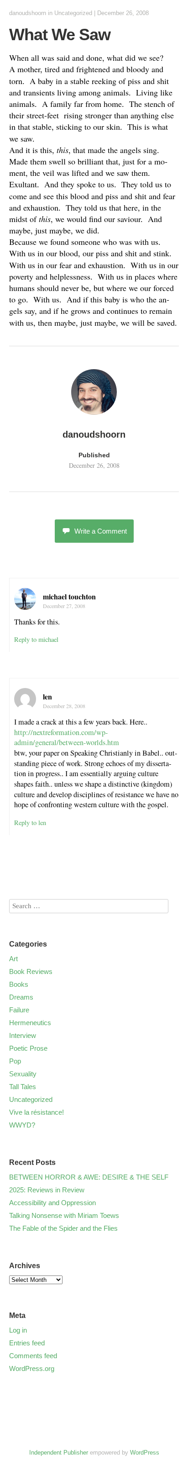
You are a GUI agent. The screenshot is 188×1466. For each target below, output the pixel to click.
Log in (18, 1330)
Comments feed (33, 1356)
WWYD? (22, 1125)
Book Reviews (30, 971)
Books (18, 984)
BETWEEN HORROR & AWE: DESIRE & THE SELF (88, 1177)
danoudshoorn (27, 13)
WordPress (144, 1452)
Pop (15, 1061)
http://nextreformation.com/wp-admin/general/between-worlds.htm (66, 737)
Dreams (21, 997)
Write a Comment (100, 531)
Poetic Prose (28, 1048)
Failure (19, 1010)
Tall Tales (22, 1086)
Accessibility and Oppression (52, 1203)
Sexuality (23, 1074)
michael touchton (69, 596)
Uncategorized (73, 13)
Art (13, 959)
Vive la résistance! (36, 1112)
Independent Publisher (58, 1452)
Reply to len (30, 822)
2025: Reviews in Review (46, 1190)
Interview (22, 1035)
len (47, 696)
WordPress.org (31, 1368)
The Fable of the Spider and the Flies (63, 1228)
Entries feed (27, 1343)
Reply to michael (36, 639)
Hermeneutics (30, 1023)
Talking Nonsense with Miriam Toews (64, 1215)
